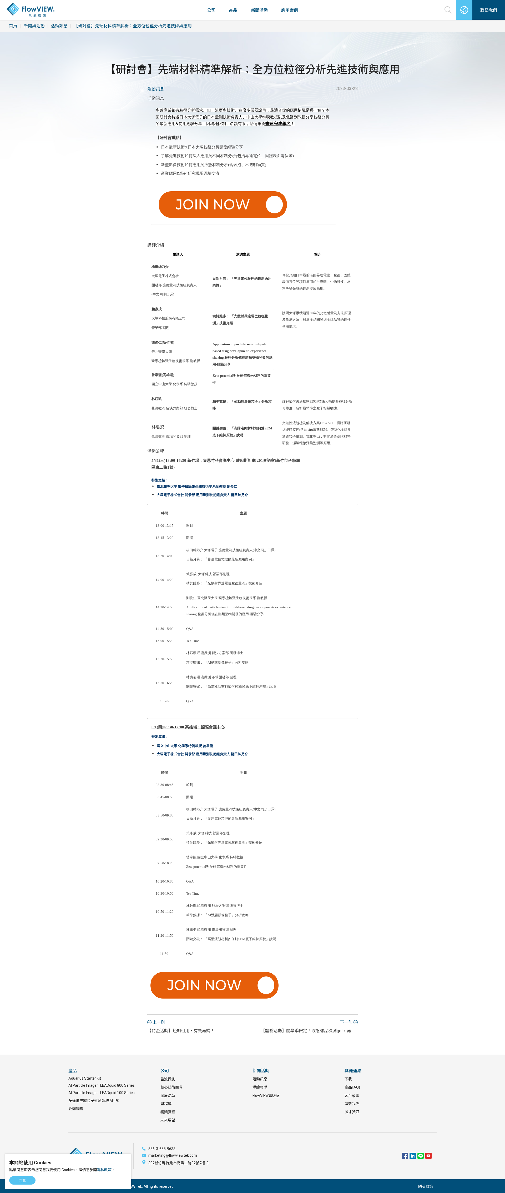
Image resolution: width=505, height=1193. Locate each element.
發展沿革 (167, 1096)
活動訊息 (59, 25)
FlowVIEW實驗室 (266, 1096)
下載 (348, 1079)
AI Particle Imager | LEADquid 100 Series (101, 1093)
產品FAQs (353, 1087)
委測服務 (75, 1109)
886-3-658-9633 (161, 1149)
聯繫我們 (352, 1104)
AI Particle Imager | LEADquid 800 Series (101, 1085)
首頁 (13, 25)
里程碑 (165, 1104)
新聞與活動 (34, 25)
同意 (22, 1180)
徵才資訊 (352, 1112)
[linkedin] (413, 1156)
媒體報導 (259, 1087)
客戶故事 (352, 1096)
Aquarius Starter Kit (84, 1078)
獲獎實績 (167, 1112)
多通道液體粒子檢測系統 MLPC (93, 1101)
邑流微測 (167, 1079)
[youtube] (428, 1156)
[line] (420, 1156)
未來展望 (167, 1120)
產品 (233, 10)
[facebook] (405, 1156)
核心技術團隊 (171, 1087)
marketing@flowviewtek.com (172, 1155)
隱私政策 (425, 1186)
